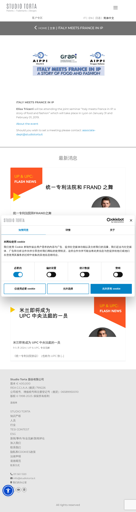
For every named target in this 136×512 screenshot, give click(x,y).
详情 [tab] (68, 229)
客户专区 (37, 17)
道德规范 (15, 460)
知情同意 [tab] (24, 229)
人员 (13, 420)
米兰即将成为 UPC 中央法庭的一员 (36, 342)
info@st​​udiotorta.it (24, 478)
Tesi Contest (19, 429)
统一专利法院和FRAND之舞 (32, 213)
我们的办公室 (19, 482)
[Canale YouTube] (19, 489)
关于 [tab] (112, 229)
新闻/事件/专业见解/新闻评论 (27, 438)
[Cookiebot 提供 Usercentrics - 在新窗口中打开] (109, 220)
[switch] (51, 274)
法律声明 (15, 456)
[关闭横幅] (131, 220)
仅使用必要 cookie (24, 288)
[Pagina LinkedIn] (24, 489)
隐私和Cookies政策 (23, 451)
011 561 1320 (19, 474)
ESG (13, 434)
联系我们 (15, 447)
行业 (13, 425)
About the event (27, 123)
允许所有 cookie (111, 288)
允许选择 (68, 288)
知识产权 (15, 416)
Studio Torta (20, 411)
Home (42, 28)
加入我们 (15, 442)
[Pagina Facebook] (13, 489)
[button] (8, 490)
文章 (52, 28)
